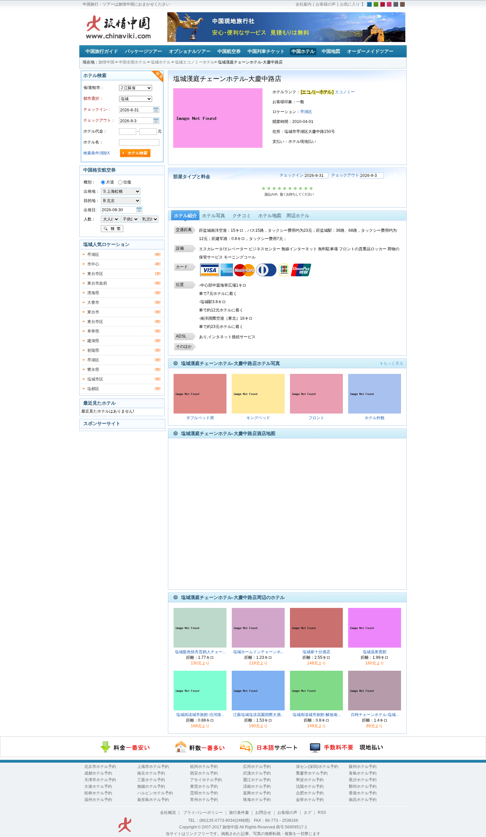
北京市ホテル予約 (100, 766)
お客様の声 (326, 4)
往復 (126, 182)
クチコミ (241, 215)
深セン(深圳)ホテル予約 (317, 766)
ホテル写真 (213, 215)
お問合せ (263, 812)
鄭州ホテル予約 (363, 786)
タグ (307, 812)
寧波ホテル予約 (310, 779)
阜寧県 (93, 331)
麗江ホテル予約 (257, 779)
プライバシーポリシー (202, 812)
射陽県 (93, 350)
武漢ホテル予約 (257, 773)
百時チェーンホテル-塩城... (375, 714)
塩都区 (93, 388)
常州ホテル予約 (204, 799)
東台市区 (95, 273)
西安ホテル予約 (204, 773)
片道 (109, 182)
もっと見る (393, 363)
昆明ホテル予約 (204, 793)
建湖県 (93, 341)
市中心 (93, 264)
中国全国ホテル (132, 62)
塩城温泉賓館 (374, 652)
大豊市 (93, 302)
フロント (316, 418)
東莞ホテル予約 (204, 786)
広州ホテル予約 (257, 766)
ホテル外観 (375, 418)
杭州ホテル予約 (204, 766)
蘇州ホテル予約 (363, 766)
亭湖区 (306, 111)
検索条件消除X (96, 153)
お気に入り (350, 4)
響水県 (93, 369)
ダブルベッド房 (200, 418)
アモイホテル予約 (206, 779)
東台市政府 (97, 283)
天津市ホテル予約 (100, 779)
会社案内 (303, 4)
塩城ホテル (161, 62)
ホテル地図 (269, 215)
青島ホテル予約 (363, 773)
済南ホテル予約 (257, 786)
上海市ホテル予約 (153, 766)
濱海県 (93, 293)
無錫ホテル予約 (151, 786)
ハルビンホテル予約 (155, 793)
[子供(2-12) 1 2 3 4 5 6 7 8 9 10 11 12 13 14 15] (130, 219)
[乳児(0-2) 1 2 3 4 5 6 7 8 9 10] (149, 219)
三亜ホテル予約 (151, 779)
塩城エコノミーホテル (195, 62)
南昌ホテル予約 (363, 799)
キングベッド (258, 418)
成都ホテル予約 (98, 773)
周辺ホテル (297, 215)
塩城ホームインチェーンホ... (258, 652)
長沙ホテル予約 (363, 779)
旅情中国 (106, 62)
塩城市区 (95, 379)
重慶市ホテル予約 (312, 773)
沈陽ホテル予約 (310, 786)
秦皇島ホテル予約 (153, 799)
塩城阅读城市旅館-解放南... (317, 714)
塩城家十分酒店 (316, 652)
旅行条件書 (239, 812)
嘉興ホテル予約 (257, 793)
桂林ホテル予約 (98, 793)
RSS (322, 812)
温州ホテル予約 (98, 799)
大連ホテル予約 (98, 786)
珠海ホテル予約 (257, 799)
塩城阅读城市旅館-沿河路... (200, 714)
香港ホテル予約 (363, 793)
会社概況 (168, 812)
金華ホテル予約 (310, 799)
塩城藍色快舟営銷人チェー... (200, 652)
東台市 (93, 312)
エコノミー (345, 92)
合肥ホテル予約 (310, 793)
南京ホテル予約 (151, 773)
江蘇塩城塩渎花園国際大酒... (258, 714)
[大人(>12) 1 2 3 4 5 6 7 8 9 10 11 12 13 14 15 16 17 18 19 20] (110, 219)
